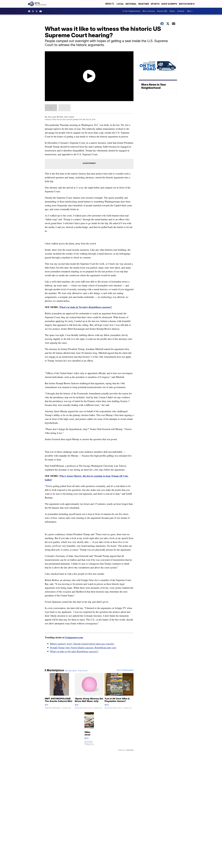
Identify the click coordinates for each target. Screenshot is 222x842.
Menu (108, 4)
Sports (155, 4)
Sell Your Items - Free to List (76, 671)
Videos (172, 11)
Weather (143, 4)
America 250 (162, 11)
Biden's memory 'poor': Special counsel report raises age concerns (82, 643)
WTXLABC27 (29, 11)
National (131, 4)
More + (190, 11)
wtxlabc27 (33, 11)
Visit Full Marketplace (125, 670)
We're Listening (148, 11)
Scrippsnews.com (74, 637)
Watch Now (186, 4)
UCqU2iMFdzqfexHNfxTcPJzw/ (41, 11)
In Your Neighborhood (131, 11)
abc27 (37, 11)
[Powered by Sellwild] (129, 750)
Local (120, 4)
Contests (180, 11)
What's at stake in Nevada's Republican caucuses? (85, 307)
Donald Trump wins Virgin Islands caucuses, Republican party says (83, 647)
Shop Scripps (169, 4)
